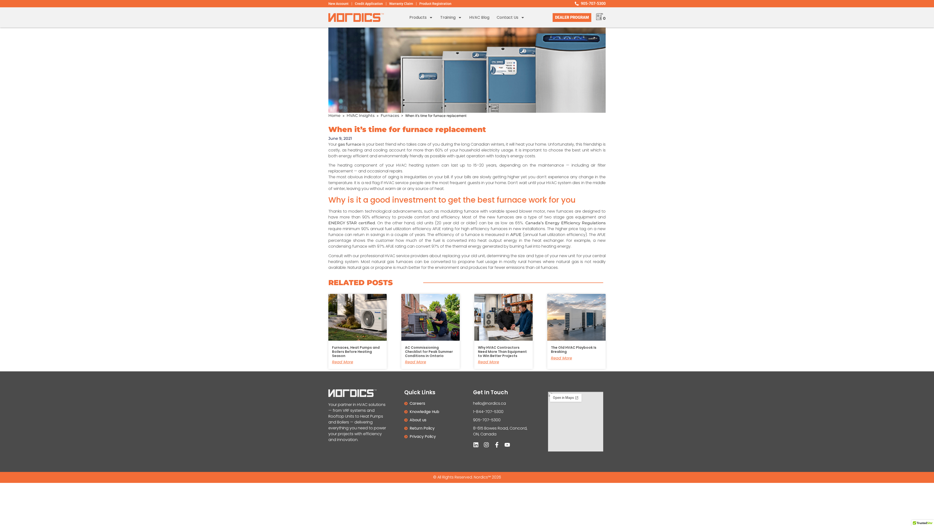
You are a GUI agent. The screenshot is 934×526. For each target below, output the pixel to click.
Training (448, 17)
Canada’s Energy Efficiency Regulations (565, 223)
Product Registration (435, 4)
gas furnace (349, 144)
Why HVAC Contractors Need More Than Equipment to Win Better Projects (502, 351)
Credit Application (369, 4)
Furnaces (390, 115)
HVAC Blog (479, 17)
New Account (338, 4)
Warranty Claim (401, 4)
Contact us (507, 17)
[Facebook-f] (497, 445)
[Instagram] (486, 445)
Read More (342, 362)
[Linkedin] (476, 445)
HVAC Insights (361, 115)
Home (334, 115)
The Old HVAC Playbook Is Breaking (573, 349)
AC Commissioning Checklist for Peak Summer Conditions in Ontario (429, 351)
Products (418, 17)
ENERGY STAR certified (351, 223)
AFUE (515, 234)
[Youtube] (507, 445)
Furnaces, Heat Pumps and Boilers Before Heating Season (356, 351)
